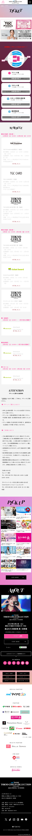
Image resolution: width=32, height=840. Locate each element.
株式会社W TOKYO (12, 810)
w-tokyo (16, 827)
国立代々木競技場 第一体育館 (16, 629)
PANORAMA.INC (27, 834)
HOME (2, 5)
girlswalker (11, 806)
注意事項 (4, 398)
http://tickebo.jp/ (18, 329)
